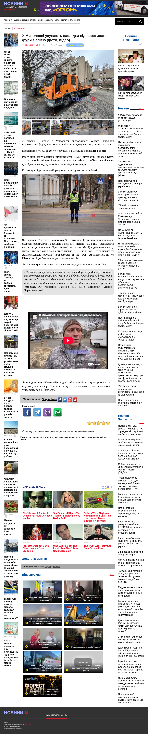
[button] (111, 53)
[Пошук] (140, 21)
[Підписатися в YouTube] (75, 399)
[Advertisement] (68, 461)
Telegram (48, 567)
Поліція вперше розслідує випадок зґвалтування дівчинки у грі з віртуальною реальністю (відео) (63, 438)
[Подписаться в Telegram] (65, 399)
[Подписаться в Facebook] (60, 399)
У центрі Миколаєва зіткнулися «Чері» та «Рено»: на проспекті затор (59, 432)
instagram (56, 567)
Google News (49, 399)
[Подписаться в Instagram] (70, 399)
